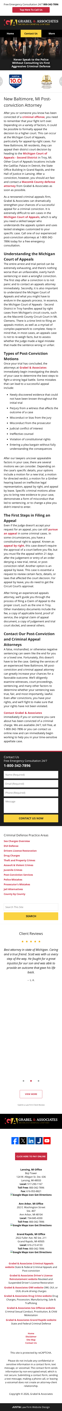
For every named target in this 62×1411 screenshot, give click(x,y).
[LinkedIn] (31, 1140)
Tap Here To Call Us (31, 9)
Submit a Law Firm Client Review (31, 1105)
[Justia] (39, 1140)
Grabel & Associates (33, 367)
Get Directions (43, 1194)
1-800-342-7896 (17, 765)
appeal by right (14, 545)
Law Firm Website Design (31, 1407)
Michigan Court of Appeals (21, 217)
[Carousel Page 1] (23, 1081)
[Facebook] (15, 1140)
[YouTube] (47, 1140)
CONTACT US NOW (31, 818)
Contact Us (30, 33)
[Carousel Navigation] (31, 1081)
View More (31, 1094)
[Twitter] (23, 1140)
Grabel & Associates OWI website (23, 1287)
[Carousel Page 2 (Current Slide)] (31, 1081)
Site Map (31, 1339)
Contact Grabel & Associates (23, 713)
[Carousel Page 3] (38, 1081)
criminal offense (33, 117)
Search (31, 916)
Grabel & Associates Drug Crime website (28, 1296)
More (52, 33)
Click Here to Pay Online (31, 1156)
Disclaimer (31, 1336)
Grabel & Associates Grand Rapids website (31, 1320)
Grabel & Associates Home (31, 23)
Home (10, 33)
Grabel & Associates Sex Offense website (31, 1308)
